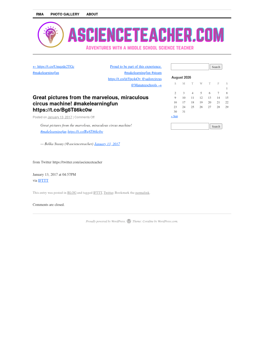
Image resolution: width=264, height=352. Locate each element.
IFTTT (43, 180)
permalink (142, 192)
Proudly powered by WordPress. (106, 221)
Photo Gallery (65, 14)
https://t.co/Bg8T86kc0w (85, 131)
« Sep (174, 116)
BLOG (71, 192)
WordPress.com (167, 221)
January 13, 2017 (107, 143)
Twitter (108, 192)
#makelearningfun (53, 131)
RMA (40, 14)
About (92, 14)
